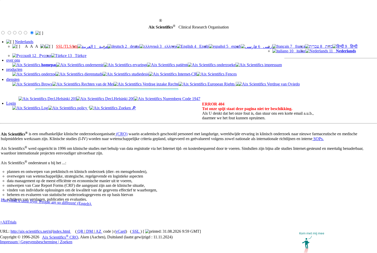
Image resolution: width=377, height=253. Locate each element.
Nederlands (24, 42)
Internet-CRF (188, 74)
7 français (298, 46)
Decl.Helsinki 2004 (120, 98)
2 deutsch (133, 46)
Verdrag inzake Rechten (161, 84)
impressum (272, 65)
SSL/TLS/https (68, 46)
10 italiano (298, 51)
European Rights (221, 84)
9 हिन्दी (351, 46)
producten (14, 69)
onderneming (95, 65)
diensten (12, 79)
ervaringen (141, 65)
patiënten (183, 65)
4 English (202, 46)
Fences (230, 74)
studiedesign (141, 74)
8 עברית (327, 46)
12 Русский (42, 55)
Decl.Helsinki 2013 (62, 98)
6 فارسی (266, 46)
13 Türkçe (76, 55)
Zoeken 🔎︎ (126, 108)
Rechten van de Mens (98, 84)
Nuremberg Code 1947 (181, 98)
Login (11, 103)
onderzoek (49, 74)
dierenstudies (94, 74)
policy (82, 108)
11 (342, 51)
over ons (13, 60)
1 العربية (101, 46)
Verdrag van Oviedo (283, 84)
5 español (234, 46)
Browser (47, 84)
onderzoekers (227, 65)
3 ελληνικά (169, 46)
